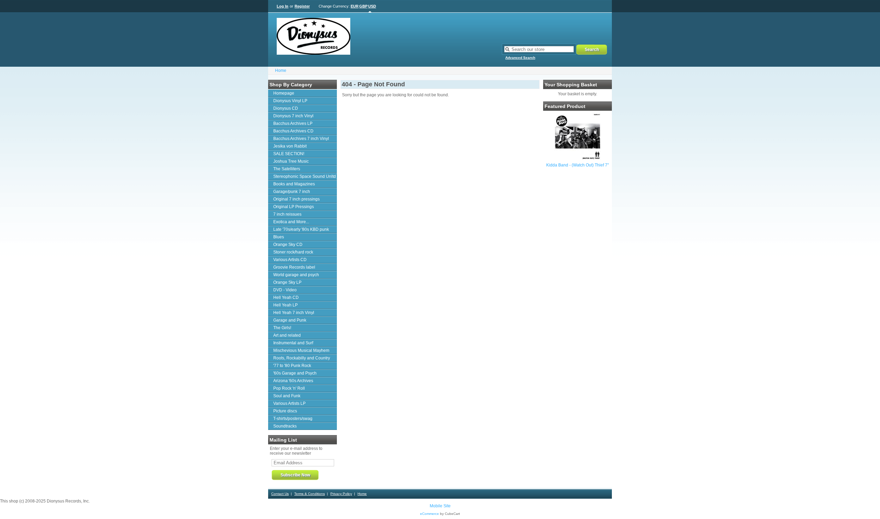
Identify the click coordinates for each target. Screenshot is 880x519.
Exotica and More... (291, 221)
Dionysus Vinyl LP (290, 100)
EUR (355, 6)
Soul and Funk (286, 395)
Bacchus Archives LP (292, 123)
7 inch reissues (287, 214)
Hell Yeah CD (286, 297)
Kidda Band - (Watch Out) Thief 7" (577, 165)
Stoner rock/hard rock (293, 252)
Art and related (287, 335)
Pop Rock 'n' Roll (289, 388)
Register (302, 6)
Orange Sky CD (287, 244)
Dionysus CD (285, 108)
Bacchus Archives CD (293, 131)
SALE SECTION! (288, 153)
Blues (278, 237)
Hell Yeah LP (285, 305)
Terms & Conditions (309, 494)
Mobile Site (440, 506)
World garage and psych (296, 274)
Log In (282, 6)
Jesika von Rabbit (290, 146)
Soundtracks (285, 426)
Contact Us (280, 494)
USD (372, 6)
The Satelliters (286, 168)
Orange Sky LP (287, 282)
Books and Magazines (294, 184)
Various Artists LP (289, 403)
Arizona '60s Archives (293, 380)
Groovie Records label (294, 267)
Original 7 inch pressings (296, 199)
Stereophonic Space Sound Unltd (304, 176)
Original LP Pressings (293, 206)
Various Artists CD (290, 259)
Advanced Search (520, 58)
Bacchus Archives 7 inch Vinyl (301, 138)
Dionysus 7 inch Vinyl (293, 115)
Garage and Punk (289, 320)
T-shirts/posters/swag (292, 418)
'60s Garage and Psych (295, 373)
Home (280, 70)
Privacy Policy (341, 494)
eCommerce (429, 514)
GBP (363, 6)
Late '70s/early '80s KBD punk (301, 229)
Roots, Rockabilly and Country (301, 358)
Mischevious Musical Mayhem (301, 350)
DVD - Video (285, 290)
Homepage (283, 93)
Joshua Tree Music (291, 161)
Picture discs (285, 411)
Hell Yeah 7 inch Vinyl (293, 312)
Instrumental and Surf (293, 342)
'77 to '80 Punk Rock (292, 365)
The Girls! (282, 327)
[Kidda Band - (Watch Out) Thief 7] (577, 158)
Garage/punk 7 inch (291, 191)
